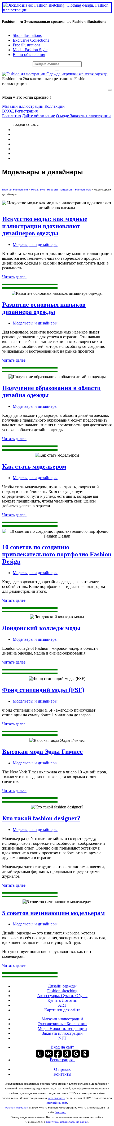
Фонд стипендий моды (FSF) (43, 689)
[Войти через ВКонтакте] (49, 1054)
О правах (62, 1069)
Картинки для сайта (62, 1010)
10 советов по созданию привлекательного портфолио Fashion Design (56, 554)
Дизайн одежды (62, 986)
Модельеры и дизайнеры (35, 244)
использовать (56, 1098)
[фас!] (57, 70)
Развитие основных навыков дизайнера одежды (44, 308)
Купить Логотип (62, 1000)
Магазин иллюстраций (22, 106)
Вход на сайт (62, 1047)
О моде (63, 116)
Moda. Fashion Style (30, 49)
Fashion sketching (62, 991)
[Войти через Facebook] (58, 1054)
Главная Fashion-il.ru (15, 189)
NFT (62, 1038)
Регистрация (26, 111)
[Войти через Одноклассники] (85, 1054)
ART (62, 1005)
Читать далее (14, 277)
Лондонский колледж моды (41, 628)
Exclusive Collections (31, 40)
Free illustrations (26, 45)
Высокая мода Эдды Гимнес (42, 751)
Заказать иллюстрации (90, 116)
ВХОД (8, 111)
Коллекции (55, 106)
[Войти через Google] (76, 1054)
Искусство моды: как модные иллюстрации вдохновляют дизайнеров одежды (44, 226)
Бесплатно (11, 116)
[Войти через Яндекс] (67, 1054)
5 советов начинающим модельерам (53, 913)
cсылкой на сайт (56, 1102)
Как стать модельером (34, 466)
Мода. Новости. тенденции (62, 1028)
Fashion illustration (16, 1107)
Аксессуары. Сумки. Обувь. (62, 995)
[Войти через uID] (40, 1054)
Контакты (62, 1074)
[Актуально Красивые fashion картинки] (55, 74)
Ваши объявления (29, 54)
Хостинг (60, 1112)
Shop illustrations (27, 35)
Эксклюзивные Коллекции (62, 1023)
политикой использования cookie (67, 1121)
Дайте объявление (38, 116)
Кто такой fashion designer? (41, 818)
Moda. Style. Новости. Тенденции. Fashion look (61, 189)
